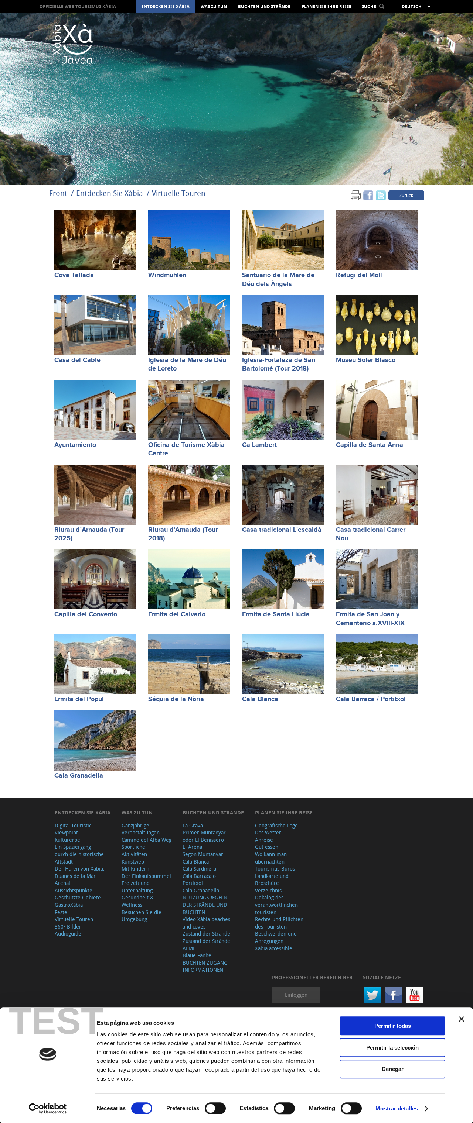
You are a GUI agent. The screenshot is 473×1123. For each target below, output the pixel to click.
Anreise (264, 839)
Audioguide (68, 933)
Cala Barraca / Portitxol (371, 699)
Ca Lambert (259, 445)
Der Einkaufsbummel (146, 875)
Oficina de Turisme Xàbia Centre (186, 449)
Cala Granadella (78, 776)
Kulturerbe (67, 839)
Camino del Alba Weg (146, 839)
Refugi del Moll (359, 275)
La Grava (193, 825)
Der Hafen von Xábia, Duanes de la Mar (80, 872)
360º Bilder (68, 926)
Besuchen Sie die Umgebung (141, 916)
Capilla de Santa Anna (369, 445)
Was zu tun (214, 6)
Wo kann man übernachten (271, 858)
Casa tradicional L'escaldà (281, 530)
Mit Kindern (135, 868)
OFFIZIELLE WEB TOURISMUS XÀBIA (78, 6)
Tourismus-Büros (275, 868)
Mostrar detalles (396, 1108)
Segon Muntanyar (203, 854)
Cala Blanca (260, 699)
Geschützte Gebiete (78, 897)
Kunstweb (133, 861)
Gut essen (266, 846)
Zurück (406, 195)
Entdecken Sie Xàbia (165, 6)
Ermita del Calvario (176, 614)
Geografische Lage (276, 825)
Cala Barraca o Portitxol (199, 879)
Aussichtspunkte (73, 890)
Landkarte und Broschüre (272, 879)
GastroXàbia (69, 904)
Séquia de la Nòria (176, 699)
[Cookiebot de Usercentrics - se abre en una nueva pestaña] (48, 1108)
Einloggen (296, 994)
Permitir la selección (392, 1047)
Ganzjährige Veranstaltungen (141, 829)
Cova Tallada (74, 275)
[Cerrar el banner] (461, 1019)
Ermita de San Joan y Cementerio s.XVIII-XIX (370, 618)
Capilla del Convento (85, 614)
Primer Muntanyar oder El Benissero (204, 836)
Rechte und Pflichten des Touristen (279, 923)
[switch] (215, 1108)
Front (58, 193)
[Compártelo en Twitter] (381, 195)
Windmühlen (167, 275)
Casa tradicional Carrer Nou (370, 534)
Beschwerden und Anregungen (276, 937)
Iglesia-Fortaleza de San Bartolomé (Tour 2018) (278, 364)
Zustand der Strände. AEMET (207, 944)
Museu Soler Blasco (365, 360)
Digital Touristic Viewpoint (73, 829)
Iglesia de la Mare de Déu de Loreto (187, 364)
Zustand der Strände (206, 933)
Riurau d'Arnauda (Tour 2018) (183, 534)
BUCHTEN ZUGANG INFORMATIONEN (205, 966)
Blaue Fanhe (197, 955)
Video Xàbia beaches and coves (206, 923)
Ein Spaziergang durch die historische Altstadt (79, 854)
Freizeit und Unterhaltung (137, 886)
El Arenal (193, 846)
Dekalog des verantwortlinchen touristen (276, 904)
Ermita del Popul (79, 699)
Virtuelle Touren (178, 193)
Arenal (62, 882)
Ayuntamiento (75, 445)
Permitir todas (392, 1026)
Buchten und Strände (264, 6)
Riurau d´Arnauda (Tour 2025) (89, 534)
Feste (61, 912)
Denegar (393, 1069)
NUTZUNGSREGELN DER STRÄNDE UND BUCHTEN (205, 904)
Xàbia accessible (273, 948)
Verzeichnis (268, 890)
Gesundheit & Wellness (138, 901)
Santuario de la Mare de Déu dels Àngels (278, 279)
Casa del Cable (77, 360)
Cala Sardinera (199, 868)
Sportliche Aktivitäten (134, 850)
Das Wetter (268, 832)
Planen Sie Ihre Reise (326, 6)
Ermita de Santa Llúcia (276, 614)
